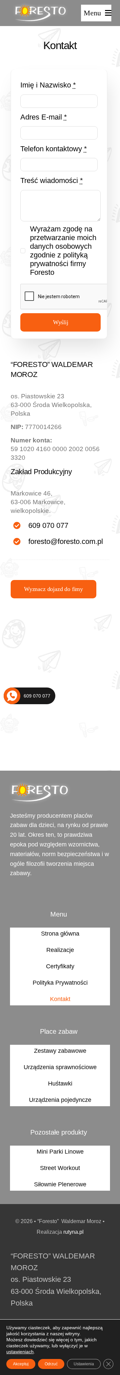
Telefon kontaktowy (53, 149)
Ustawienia (84, 1364)
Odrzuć (51, 1364)
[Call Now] (12, 696)
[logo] (41, 5)
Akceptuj (21, 1364)
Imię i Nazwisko (48, 85)
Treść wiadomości (51, 180)
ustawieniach (20, 1351)
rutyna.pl (73, 1232)
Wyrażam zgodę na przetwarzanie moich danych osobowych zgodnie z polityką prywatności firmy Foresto (63, 250)
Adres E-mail (43, 117)
